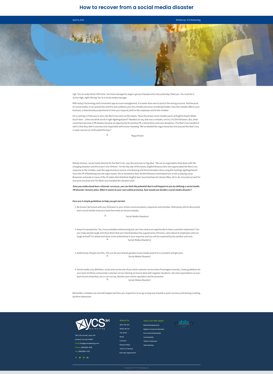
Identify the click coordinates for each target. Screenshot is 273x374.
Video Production (150, 341)
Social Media (148, 337)
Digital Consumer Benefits (154, 329)
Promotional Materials (152, 333)
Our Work (123, 333)
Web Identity (149, 345)
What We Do (125, 329)
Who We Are (124, 325)
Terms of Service (126, 349)
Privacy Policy (125, 345)
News (122, 337)
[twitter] (80, 357)
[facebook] (76, 357)
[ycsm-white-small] (92, 319)
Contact (123, 341)
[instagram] (84, 357)
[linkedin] (87, 357)
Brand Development (151, 325)
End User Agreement (128, 353)
